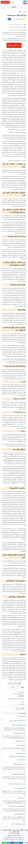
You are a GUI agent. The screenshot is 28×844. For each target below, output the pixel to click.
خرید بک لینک (12, 154)
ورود (12, 2)
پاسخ (23, 702)
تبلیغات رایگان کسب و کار (19, 788)
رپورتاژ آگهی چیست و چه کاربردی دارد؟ (17, 806)
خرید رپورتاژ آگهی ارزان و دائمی (18, 725)
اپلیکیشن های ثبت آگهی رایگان (18, 774)
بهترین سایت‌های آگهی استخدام (18, 824)
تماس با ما (3, 830)
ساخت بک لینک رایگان (20, 741)
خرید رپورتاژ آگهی (21, 798)
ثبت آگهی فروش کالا (20, 753)
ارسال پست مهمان (5, 154)
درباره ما (24, 830)
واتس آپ (3, 842)
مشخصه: (22, 692)
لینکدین (20, 842)
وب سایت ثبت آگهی (7, 472)
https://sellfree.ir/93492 (14, 30)
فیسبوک (12, 842)
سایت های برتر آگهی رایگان (19, 764)
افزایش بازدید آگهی (21, 716)
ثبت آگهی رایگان (14, 45)
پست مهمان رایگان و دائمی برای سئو (17, 721)
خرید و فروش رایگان (21, 11)
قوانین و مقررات (14, 830)
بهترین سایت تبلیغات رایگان (19, 733)
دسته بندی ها (11, 832)
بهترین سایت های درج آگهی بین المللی (17, 784)
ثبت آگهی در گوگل (21, 745)
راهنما (20, 830)
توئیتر (8, 842)
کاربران (8, 830)
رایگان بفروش (13, 529)
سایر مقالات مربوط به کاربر (13, 683)
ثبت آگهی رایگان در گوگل (20, 814)
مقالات (17, 832)
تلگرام (16, 842)
